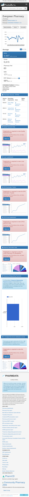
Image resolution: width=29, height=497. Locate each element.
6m (23, 49)
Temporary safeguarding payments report (11, 434)
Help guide (4, 460)
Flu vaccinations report (7, 436)
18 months (23, 27)
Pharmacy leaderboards (7, 408)
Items (15, 27)
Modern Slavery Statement (8, 471)
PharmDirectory (5, 454)
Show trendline (7, 27)
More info (11, 495)
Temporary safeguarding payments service (11, 432)
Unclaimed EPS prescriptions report (10, 417)
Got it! (24, 494)
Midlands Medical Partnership (10, 120)
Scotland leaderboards (7, 446)
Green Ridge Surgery (10, 103)
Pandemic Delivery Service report (9, 427)
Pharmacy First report (7, 410)
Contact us (4, 458)
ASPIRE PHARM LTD (12, 20)
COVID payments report (7, 429)
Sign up (7, 138)
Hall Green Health (10, 114)
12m (25, 49)
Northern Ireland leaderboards (9, 448)
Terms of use (5, 462)
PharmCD (10, 476)
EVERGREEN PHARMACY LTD (14, 22)
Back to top (7, 490)
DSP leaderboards (6, 452)
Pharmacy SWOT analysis (8, 421)
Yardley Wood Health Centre (11, 108)
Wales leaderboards (6, 444)
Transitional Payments (7, 414)
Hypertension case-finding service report (11, 425)
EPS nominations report (7, 423)
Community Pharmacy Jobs (13, 483)
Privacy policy (5, 464)
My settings (4, 466)
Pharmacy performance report (9, 419)
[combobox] (13, 8)
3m (21, 49)
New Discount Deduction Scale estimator (11, 412)
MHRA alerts (5, 442)
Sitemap (4, 469)
